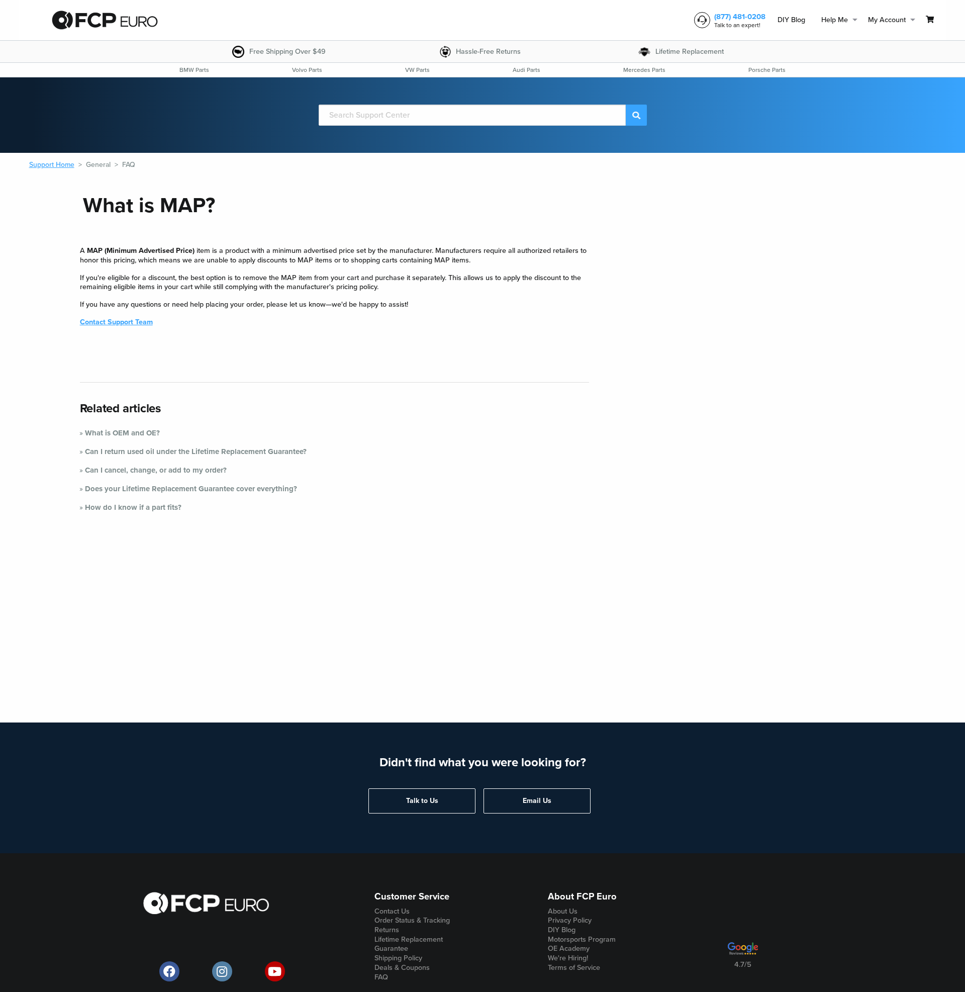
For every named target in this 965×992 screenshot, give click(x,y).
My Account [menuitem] (887, 20)
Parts (194, 69)
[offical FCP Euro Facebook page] (169, 971)
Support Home (51, 164)
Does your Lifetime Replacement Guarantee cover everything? (191, 488)
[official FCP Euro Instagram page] (222, 971)
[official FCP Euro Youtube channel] (275, 971)
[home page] (104, 20)
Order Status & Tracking (412, 920)
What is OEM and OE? (122, 432)
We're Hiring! (568, 958)
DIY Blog (791, 20)
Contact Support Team (116, 322)
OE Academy (569, 948)
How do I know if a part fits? (133, 507)
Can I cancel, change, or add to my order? (156, 470)
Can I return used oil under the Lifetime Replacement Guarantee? (196, 451)
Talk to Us (422, 800)
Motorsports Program (582, 939)
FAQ (128, 164)
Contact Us (392, 911)
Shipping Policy (398, 958)
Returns (386, 930)
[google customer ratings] (743, 952)
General (98, 164)
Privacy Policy (570, 920)
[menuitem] (791, 20)
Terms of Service (574, 967)
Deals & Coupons (402, 967)
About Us (562, 911)
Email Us (537, 800)
